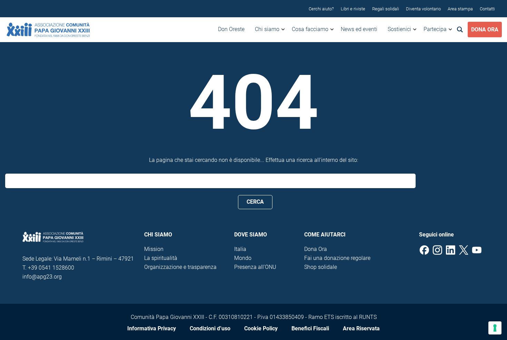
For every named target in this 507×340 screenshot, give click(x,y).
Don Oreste (231, 29)
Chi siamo (267, 29)
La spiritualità (160, 258)
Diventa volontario (423, 8)
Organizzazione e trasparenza (180, 267)
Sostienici (399, 29)
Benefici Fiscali (310, 328)
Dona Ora (484, 29)
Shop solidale (320, 267)
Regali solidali (385, 8)
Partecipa (435, 29)
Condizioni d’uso (210, 328)
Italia (240, 249)
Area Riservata (361, 328)
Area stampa (460, 8)
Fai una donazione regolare (337, 258)
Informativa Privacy (151, 328)
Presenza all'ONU (255, 267)
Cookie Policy (261, 328)
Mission (153, 249)
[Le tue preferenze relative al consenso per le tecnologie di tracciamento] (494, 327)
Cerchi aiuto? (321, 8)
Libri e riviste (353, 8)
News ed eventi (359, 29)
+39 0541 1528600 (51, 267)
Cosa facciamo (310, 29)
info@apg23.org (42, 276)
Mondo (242, 258)
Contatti (487, 8)
